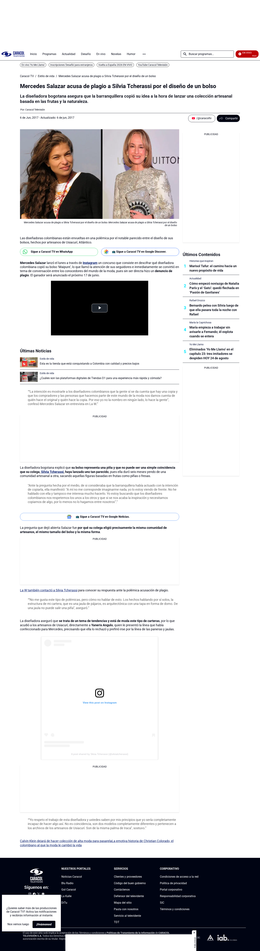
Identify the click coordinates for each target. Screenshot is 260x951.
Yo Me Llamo (196, 344)
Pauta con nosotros (126, 909)
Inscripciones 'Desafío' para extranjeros (71, 64)
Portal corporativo (171, 889)
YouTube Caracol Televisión (153, 64)
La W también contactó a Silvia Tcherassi (48, 590)
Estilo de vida (46, 76)
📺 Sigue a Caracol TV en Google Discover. (139, 251)
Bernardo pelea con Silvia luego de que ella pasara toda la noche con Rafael (213, 310)
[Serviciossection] (145, 869)
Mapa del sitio (123, 902)
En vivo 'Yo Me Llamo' (33, 64)
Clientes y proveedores (128, 876)
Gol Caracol (68, 889)
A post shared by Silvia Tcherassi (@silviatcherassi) (99, 754)
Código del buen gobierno (130, 883)
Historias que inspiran (201, 261)
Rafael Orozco (197, 300)
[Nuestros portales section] (92, 869)
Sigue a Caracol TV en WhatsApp (52, 251)
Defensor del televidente (129, 896)
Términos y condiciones (174, 909)
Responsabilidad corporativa (178, 896)
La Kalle (66, 896)
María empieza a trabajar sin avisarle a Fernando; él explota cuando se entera (211, 331)
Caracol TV (27, 76)
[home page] (12, 54)
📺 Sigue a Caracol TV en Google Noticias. (103, 516)
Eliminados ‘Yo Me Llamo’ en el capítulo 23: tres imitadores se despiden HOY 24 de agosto (211, 353)
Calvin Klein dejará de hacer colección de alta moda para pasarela (66, 841)
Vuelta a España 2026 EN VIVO (115, 64)
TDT (116, 922)
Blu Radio (67, 883)
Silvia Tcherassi (52, 472)
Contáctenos (122, 889)
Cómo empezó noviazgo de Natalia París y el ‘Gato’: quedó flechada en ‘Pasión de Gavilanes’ (214, 288)
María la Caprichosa (200, 322)
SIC (162, 902)
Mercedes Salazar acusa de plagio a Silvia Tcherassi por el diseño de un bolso (107, 76)
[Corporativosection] (197, 869)
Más (144, 54)
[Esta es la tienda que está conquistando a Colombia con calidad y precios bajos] (29, 362)
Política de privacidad (173, 883)
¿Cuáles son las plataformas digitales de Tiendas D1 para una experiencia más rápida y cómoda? (101, 378)
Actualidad (195, 278)
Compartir (231, 118)
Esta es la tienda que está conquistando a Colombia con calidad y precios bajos (89, 363)
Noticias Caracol (71, 876)
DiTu (64, 902)
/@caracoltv (204, 118)
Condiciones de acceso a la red (179, 876)
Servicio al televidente (127, 915)
